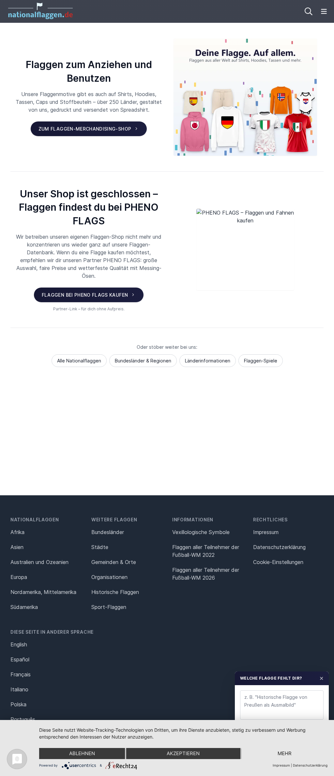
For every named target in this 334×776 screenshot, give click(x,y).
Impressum (266, 532)
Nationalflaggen (34, 519)
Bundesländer (107, 532)
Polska (18, 704)
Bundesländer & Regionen (143, 360)
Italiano (19, 689)
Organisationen (109, 577)
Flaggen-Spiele (260, 360)
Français (20, 674)
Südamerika (24, 607)
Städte (99, 547)
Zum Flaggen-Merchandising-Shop (84, 129)
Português (22, 719)
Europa (18, 577)
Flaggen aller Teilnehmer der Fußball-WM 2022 (205, 551)
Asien (16, 547)
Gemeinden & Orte (113, 562)
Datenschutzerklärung (310, 765)
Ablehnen (82, 753)
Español (19, 659)
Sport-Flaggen (108, 607)
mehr (285, 753)
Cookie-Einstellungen (278, 562)
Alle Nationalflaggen (79, 360)
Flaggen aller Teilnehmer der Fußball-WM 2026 (205, 574)
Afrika (17, 532)
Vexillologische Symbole (201, 532)
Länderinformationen (207, 360)
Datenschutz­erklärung (279, 547)
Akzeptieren (183, 753)
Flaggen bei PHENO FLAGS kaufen (85, 295)
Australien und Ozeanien (39, 562)
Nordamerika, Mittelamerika (43, 592)
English (18, 644)
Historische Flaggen (115, 592)
